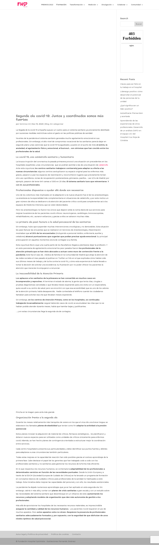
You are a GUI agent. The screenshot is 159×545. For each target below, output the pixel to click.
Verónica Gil (25, 124)
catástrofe (103, 165)
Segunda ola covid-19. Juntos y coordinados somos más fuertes (59, 117)
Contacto (76, 534)
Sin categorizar (56, 124)
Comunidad (136, 5)
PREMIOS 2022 (47, 5)
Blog (47, 124)
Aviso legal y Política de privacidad (32, 534)
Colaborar (121, 5)
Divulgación (107, 5)
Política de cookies (60, 534)
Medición (92, 5)
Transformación (76, 5)
